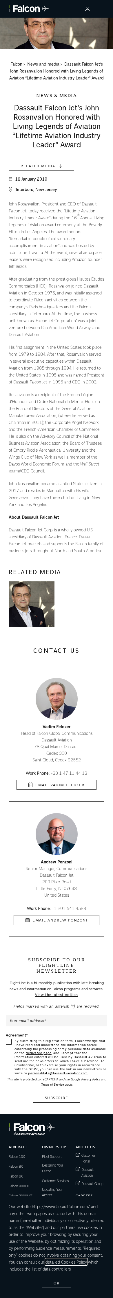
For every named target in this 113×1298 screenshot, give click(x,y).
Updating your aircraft (52, 1192)
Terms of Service (52, 1084)
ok (56, 1282)
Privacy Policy (90, 1079)
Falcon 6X (16, 1176)
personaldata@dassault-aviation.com (58, 1073)
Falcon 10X (17, 1156)
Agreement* (17, 1035)
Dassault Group (92, 1183)
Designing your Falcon (52, 1168)
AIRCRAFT (18, 1146)
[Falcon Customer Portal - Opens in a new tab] (87, 9)
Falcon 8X (16, 1166)
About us (85, 1146)
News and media (43, 64)
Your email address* (28, 1020)
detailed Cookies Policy (66, 1262)
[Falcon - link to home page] (29, 8)
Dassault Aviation (92, 1172)
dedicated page (39, 1053)
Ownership (54, 1146)
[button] (31, 604)
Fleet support (52, 1156)
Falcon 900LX (19, 1186)
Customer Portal (92, 1158)
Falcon (16, 64)
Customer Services (55, 1180)
